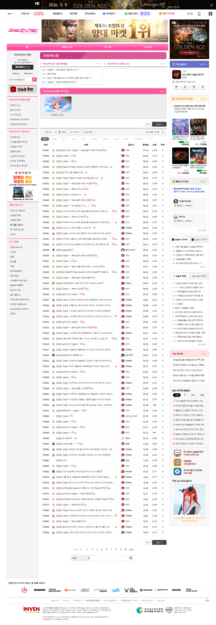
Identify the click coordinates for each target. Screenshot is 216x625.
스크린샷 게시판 (17, 156)
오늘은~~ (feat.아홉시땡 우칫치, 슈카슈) (77, 266)
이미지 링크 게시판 (18, 166)
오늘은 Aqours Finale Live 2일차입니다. (77, 178)
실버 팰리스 (15, 295)
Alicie (128, 438)
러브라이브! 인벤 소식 (118, 63)
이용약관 (77, 600)
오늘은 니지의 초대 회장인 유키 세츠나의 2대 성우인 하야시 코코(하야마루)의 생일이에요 (100, 233)
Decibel (129, 471)
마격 (61, 460)
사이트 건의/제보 (17, 161)
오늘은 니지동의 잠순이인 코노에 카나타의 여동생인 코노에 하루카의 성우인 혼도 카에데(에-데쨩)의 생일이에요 (111, 311)
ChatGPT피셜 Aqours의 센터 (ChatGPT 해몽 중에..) (84, 272)
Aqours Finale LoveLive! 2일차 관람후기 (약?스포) (82, 167)
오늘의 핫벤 (15, 215)
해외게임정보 (16, 271)
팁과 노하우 (15, 110)
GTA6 (12, 314)
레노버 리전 (15, 290)
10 (125, 549)
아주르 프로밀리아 (18, 304)
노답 (116, 139)
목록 (148, 124)
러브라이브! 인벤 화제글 (55, 63)
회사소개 (54, 600)
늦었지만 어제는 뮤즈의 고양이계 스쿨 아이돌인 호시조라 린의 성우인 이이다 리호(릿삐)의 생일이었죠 (106, 527)
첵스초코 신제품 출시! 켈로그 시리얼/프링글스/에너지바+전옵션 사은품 (190, 380)
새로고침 (201, 230)
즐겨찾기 (89, 132)
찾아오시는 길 (147, 600)
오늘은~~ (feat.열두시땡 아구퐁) (74, 327)
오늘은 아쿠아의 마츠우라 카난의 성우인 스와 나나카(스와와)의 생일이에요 (94, 516)
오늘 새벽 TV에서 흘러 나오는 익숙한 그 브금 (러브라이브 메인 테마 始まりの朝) (96, 338)
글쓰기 (159, 124)
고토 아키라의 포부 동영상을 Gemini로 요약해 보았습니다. (86, 211)
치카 (128, 150)
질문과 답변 (15, 151)
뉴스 (74, 139)
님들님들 (63, 250)
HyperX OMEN (16, 285)
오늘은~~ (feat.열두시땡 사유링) (74, 255)
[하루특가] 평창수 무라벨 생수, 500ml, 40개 (190, 365)
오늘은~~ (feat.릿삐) (68, 521)
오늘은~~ (63, 156)
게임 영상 (14, 276)
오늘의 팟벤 (15, 220)
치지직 (13, 252)
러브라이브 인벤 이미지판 (56, 91)
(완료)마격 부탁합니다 (69, 355)
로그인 (190, 13)
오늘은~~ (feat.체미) (68, 504)
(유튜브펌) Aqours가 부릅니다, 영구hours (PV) (80, 488)
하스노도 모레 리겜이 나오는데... (74, 228)
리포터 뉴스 (15, 105)
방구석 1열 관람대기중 (69, 172)
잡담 (54, 139)
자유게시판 (15, 137)
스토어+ (203, 99)
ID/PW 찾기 (28, 74)
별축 (128, 444)
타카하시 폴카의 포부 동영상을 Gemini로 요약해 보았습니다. (87, 239)
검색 (34, 79)
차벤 (12, 257)
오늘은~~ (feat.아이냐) (69, 189)
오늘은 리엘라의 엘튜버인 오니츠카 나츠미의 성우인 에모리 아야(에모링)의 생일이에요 (99, 349)
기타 (150, 139)
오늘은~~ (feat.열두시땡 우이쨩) (74, 183)
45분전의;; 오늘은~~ (68, 410)
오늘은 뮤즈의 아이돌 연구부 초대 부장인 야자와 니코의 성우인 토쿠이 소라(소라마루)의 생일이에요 (105, 449)
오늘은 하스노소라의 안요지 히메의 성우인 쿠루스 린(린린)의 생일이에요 (93, 510)
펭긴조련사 (130, 250)
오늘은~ (63, 416)
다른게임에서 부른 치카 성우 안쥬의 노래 (78, 283)
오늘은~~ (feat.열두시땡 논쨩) (73, 277)
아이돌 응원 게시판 (18, 142)
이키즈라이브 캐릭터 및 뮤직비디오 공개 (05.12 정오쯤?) (85, 244)
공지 (64, 139)
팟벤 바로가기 (16, 247)
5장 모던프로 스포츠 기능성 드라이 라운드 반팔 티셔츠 (190, 370)
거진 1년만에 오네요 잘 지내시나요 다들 (77, 471)
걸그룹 (13, 261)
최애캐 (106, 139)
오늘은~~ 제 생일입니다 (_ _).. (73, 205)
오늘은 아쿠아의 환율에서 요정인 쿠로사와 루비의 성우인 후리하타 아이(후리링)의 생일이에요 (102, 360)
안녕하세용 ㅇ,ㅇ (67, 444)
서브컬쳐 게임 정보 (18, 280)
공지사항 (160, 600)
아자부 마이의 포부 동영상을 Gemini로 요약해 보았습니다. (86, 222)
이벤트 (94, 139)
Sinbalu (129, 228)
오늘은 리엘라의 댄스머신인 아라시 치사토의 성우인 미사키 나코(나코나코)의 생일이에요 (100, 305)
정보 (83, 139)
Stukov (129, 283)
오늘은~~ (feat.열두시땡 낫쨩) (73, 200)
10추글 (76, 132)
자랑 (126, 139)
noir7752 (129, 355)
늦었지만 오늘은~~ (68, 294)
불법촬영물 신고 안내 (129, 600)
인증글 (63, 132)
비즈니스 (66, 600)
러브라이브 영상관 (18, 124)
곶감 (128, 460)
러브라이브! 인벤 (22, 54)
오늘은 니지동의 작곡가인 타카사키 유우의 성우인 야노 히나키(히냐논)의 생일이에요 (98, 316)
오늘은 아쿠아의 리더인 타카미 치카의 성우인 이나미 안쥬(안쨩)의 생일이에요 (95, 383)
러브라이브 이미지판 (19, 119)
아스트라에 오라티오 (19, 309)
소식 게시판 (15, 115)
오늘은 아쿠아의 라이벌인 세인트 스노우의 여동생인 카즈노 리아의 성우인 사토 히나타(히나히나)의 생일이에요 (110, 455)
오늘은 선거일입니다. (69, 194)
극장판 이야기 (16, 147)
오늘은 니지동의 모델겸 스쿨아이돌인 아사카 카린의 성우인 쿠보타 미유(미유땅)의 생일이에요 (102, 399)
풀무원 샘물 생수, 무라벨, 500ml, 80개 (188, 375)
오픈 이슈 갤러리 (17, 210)
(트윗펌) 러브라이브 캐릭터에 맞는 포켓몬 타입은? (82, 499)
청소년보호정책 (110, 600)
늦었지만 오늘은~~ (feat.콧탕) (73, 493)
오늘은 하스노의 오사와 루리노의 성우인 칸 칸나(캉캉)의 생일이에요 (91, 482)
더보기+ (99, 64)
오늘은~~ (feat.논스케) (69, 217)
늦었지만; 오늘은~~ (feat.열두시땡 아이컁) (79, 150)
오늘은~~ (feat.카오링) (69, 289)
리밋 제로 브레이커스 (19, 299)
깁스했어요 (64, 438)
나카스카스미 (131, 416)
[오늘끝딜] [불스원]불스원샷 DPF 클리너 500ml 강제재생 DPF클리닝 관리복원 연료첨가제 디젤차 (190, 360)
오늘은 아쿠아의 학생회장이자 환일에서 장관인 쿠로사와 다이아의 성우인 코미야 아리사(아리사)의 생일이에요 (110, 394)
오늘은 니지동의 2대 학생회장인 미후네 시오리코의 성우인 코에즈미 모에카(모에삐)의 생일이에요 (104, 333)
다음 (131, 549)
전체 (45, 139)
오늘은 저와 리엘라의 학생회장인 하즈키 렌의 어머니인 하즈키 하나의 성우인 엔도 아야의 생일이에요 (106, 366)
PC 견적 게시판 (17, 229)
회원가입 (15, 74)
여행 (12, 266)
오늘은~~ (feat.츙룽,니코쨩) (72, 388)
